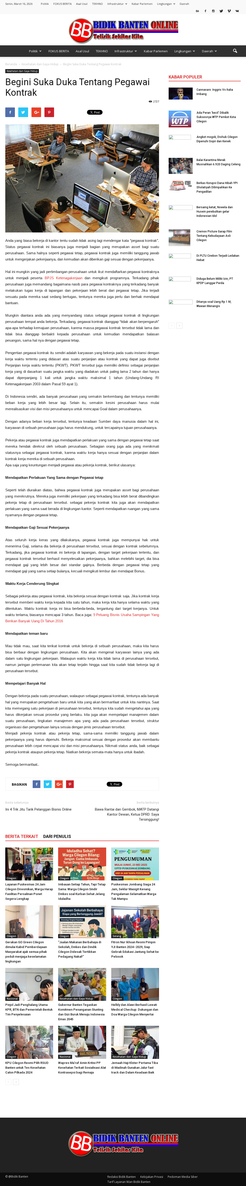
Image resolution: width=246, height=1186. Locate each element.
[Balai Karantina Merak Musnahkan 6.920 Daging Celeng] (181, 166)
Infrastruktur (115, 4)
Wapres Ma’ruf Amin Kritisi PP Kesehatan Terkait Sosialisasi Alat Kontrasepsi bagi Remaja (82, 1067)
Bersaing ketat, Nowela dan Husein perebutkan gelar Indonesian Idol (215, 212)
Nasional (12, 998)
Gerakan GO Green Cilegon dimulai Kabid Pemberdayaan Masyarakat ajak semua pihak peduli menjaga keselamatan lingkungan (26, 951)
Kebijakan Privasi (151, 1177)
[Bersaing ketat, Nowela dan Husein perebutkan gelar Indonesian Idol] (181, 210)
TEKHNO (97, 4)
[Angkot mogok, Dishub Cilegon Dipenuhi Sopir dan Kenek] (180, 143)
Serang (117, 936)
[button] (235, 51)
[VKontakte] (237, 11)
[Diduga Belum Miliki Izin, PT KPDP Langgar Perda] (180, 285)
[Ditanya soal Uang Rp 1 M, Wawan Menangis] (181, 307)
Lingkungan (164, 4)
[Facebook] (205, 11)
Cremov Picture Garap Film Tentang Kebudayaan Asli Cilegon (214, 236)
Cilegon (11, 878)
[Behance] (197, 11)
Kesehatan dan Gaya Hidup (22, 71)
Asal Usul (81, 4)
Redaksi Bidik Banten (121, 1177)
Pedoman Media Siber (183, 1177)
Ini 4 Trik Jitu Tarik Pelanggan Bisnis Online (38, 809)
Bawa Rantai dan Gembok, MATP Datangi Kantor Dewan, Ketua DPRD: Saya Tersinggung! (127, 814)
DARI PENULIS (57, 836)
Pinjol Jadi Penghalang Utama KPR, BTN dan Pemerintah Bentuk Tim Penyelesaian (29, 1009)
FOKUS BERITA (62, 4)
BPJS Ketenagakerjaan (63, 278)
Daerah (184, 4)
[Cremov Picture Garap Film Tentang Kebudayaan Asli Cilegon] (179, 237)
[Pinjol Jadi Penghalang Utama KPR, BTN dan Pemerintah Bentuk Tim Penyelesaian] (29, 984)
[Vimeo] (229, 11)
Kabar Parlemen (142, 4)
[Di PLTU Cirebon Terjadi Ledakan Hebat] (180, 262)
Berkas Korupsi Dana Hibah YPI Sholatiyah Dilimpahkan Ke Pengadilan (217, 187)
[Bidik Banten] (123, 30)
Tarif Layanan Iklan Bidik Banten (128, 1182)
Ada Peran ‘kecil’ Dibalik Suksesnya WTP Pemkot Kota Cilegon (216, 117)
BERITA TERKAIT (21, 836)
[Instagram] (213, 11)
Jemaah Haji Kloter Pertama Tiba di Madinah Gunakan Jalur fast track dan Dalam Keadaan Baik (134, 1067)
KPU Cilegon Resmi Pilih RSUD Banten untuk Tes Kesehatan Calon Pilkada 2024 (27, 1067)
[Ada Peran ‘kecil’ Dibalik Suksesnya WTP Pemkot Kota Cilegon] (180, 119)
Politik (45, 4)
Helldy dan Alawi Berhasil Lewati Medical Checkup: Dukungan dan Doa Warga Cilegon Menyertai (134, 1009)
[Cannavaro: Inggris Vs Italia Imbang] (181, 94)
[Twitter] (221, 11)
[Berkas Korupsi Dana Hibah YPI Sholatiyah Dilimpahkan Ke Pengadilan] (181, 185)
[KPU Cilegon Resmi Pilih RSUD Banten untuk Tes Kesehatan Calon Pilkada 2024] (29, 1042)
